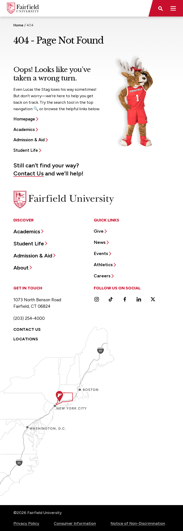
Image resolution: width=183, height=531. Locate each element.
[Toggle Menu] (173, 8)
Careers (102, 275)
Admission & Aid (29, 139)
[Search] (160, 8)
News (100, 242)
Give (99, 231)
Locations (25, 339)
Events (101, 253)
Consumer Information (75, 523)
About (21, 267)
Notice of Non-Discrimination (137, 523)
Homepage (24, 119)
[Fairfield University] (23, 8)
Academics (24, 129)
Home (18, 25)
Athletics (103, 264)
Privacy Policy (26, 523)
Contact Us (28, 173)
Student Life (25, 150)
